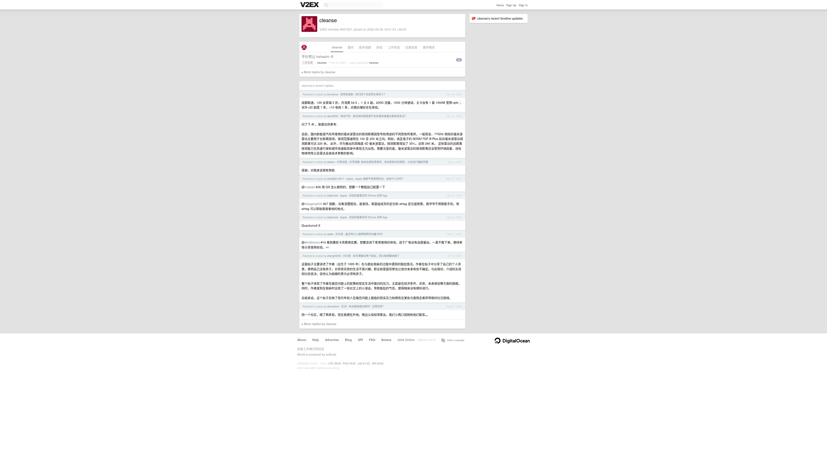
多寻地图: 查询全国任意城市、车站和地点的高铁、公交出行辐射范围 (388, 162)
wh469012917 (335, 178)
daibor (331, 162)
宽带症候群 (346, 94)
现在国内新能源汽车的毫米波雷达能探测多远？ (380, 116)
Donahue (332, 94)
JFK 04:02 (378, 363)
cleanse (337, 47)
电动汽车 (345, 116)
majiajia (310, 187)
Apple (349, 178)
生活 (344, 306)
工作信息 (394, 47)
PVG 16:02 (349, 363)
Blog (348, 340)
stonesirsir (333, 306)
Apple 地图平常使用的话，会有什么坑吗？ (379, 178)
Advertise (332, 340)
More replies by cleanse (320, 324)
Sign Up (511, 5)
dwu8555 (332, 116)
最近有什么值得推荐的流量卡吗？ (364, 234)
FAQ (372, 340)
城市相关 (429, 47)
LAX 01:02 (364, 363)
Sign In (523, 5)
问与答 (339, 234)
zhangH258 (334, 255)
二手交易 (307, 62)
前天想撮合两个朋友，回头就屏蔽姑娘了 (376, 255)
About (301, 340)
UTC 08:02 (334, 363)
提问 (351, 47)
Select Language (454, 340)
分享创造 (342, 162)
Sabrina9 (332, 195)
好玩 (379, 47)
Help (315, 340)
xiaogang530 (313, 204)
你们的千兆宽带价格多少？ (370, 94)
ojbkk (330, 234)
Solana (386, 340)
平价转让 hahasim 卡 (318, 56)
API (360, 340)
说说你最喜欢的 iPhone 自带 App (368, 195)
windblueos (312, 242)
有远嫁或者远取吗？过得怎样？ (367, 306)
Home (500, 5)
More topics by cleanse (319, 72)
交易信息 (411, 47)
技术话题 (365, 47)
